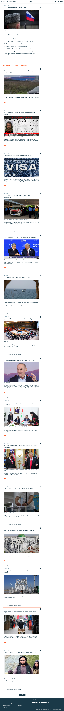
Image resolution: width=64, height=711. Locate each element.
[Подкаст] (48, 702)
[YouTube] (55, 1)
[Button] (9, 61)
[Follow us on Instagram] (39, 702)
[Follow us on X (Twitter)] (42, 702)
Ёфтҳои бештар (22, 694)
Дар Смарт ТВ (20, 705)
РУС (53, 1)
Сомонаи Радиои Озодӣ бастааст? (8, 703)
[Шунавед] (58, 1)
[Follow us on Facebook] (35, 702)
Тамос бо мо (5, 707)
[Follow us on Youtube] (37, 702)
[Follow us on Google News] (33, 702)
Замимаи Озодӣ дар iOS (22, 703)
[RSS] (46, 702)
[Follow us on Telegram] (44, 702)
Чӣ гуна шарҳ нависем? (7, 705)
